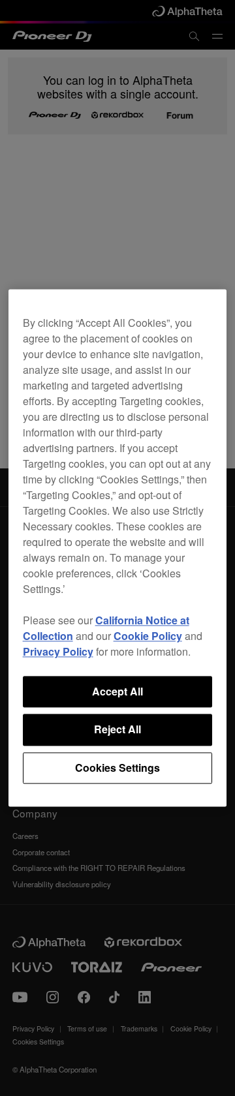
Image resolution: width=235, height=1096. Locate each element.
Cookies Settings (117, 767)
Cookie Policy (148, 635)
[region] (117, 547)
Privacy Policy (58, 651)
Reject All (117, 729)
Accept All (117, 691)
